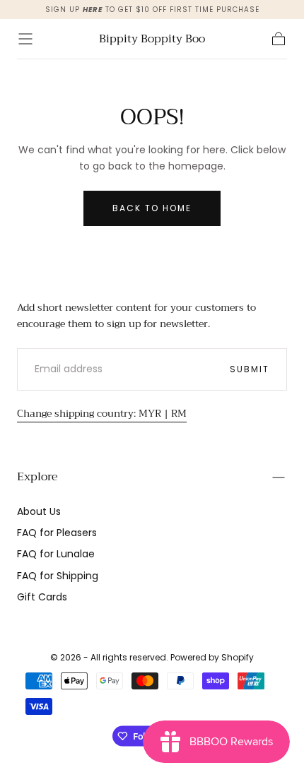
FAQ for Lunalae (56, 554)
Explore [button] (37, 477)
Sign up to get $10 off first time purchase (152, 9)
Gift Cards (42, 597)
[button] (25, 38)
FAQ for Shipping (57, 576)
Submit (249, 369)
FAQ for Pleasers (57, 533)
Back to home (152, 208)
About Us (39, 511)
